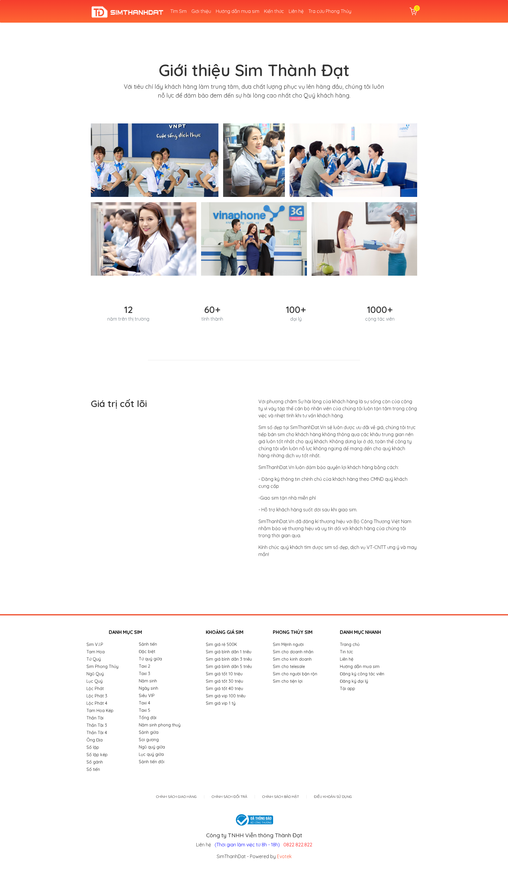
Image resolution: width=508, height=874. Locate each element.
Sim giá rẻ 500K (221, 644)
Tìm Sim (178, 11)
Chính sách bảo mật (280, 796)
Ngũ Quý (95, 674)
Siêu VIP (147, 695)
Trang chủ (350, 644)
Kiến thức (274, 11)
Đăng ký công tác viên (362, 674)
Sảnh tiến (148, 644)
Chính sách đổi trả (229, 796)
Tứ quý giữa (150, 659)
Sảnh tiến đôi (151, 761)
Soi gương (149, 739)
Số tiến (93, 769)
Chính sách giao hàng (176, 796)
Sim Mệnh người (288, 644)
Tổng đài (147, 717)
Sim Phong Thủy (102, 666)
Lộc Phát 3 (96, 696)
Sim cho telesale (289, 666)
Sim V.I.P (94, 644)
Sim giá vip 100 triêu (225, 696)
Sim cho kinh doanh (292, 659)
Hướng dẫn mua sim (237, 11)
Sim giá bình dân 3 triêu (229, 659)
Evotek (284, 856)
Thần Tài (94, 718)
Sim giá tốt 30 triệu (224, 681)
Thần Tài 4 (96, 732)
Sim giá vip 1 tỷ (220, 703)
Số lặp (92, 747)
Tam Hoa (95, 651)
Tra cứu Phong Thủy (329, 11)
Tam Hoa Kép (99, 710)
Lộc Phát (95, 688)
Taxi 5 (144, 710)
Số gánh (94, 762)
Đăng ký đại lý (354, 681)
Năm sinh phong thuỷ (160, 725)
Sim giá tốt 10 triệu (224, 674)
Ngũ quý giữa (152, 747)
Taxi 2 (144, 666)
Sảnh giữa (148, 732)
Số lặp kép (97, 754)
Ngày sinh (148, 688)
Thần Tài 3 (96, 725)
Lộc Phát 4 (96, 703)
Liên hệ (296, 11)
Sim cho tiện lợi (288, 681)
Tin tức (346, 651)
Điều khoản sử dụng (333, 796)
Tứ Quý (93, 659)
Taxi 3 (144, 673)
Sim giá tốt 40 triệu (224, 688)
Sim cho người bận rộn (295, 674)
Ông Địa (94, 740)
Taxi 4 (144, 703)
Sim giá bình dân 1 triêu (228, 651)
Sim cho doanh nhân (293, 651)
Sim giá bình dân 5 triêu (229, 666)
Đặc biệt (147, 651)
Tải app (347, 688)
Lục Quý (94, 681)
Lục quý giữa (151, 754)
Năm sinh (148, 681)
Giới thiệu (201, 11)
